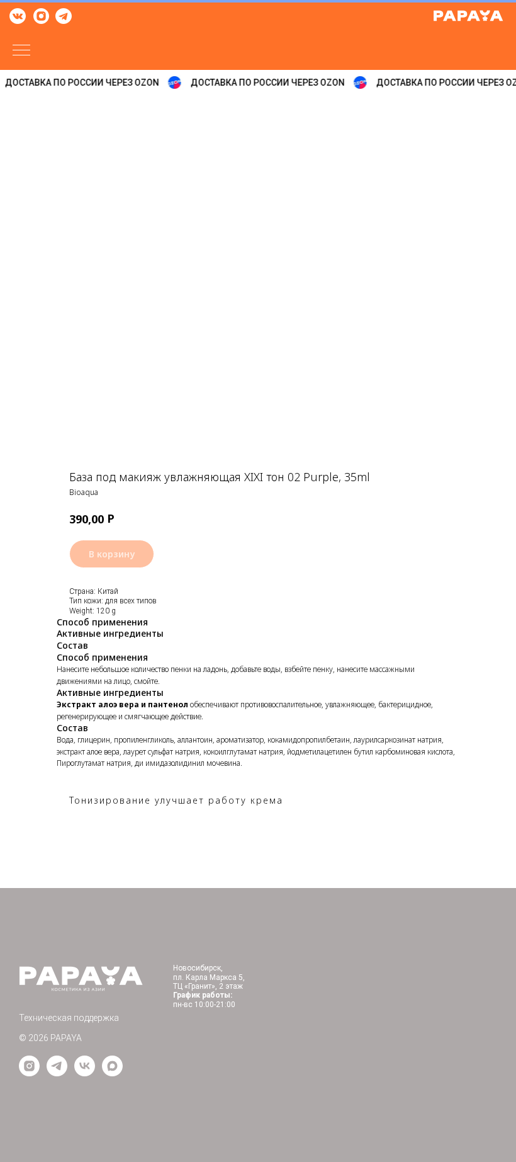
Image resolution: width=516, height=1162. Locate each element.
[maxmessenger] (112, 1073)
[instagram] (29, 1073)
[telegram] (57, 1073)
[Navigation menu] (21, 51)
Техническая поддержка (69, 1018)
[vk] (84, 1073)
